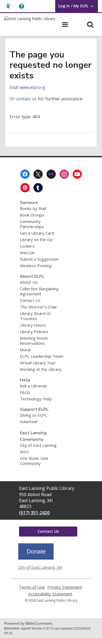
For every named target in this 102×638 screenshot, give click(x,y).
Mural (25, 349)
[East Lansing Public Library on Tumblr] (38, 187)
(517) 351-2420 (34, 513)
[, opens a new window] (36, 558)
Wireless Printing (36, 265)
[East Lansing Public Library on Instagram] (64, 174)
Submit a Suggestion (39, 259)
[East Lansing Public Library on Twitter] (38, 174)
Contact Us (30, 300)
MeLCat (27, 252)
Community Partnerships (32, 224)
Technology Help (36, 398)
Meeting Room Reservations (34, 340)
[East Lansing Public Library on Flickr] (51, 174)
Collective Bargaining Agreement (39, 291)
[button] (21, 6)
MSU (24, 451)
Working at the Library (40, 369)
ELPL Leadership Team (41, 356)
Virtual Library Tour (38, 362)
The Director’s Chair (38, 307)
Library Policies (34, 331)
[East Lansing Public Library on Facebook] (25, 174)
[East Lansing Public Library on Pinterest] (25, 187)
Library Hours (33, 325)
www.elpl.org (32, 87)
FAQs (25, 392)
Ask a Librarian (33, 385)
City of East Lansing (38, 445)
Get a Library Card (37, 233)
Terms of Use (32, 587)
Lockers (27, 246)
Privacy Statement (64, 587)
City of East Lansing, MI (40, 567)
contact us (26, 99)
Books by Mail (33, 208)
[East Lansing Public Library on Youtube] (77, 174)
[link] (8, 6)
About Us (29, 282)
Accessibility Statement (50, 593)
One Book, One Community (34, 460)
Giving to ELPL (33, 415)
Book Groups (32, 215)
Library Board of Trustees (35, 316)
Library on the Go (36, 239)
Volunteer (29, 421)
